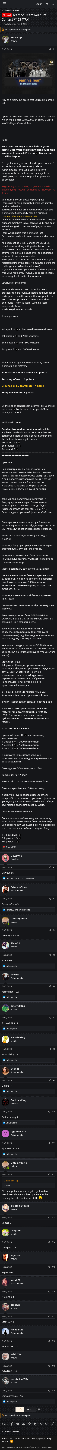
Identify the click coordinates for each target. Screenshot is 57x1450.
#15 (53, 1267)
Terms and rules (22, 1438)
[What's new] (47, 4)
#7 (54, 1017)
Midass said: (9, 1180)
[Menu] (4, 4)
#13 (53, 1217)
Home (5, 1441)
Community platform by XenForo (27, 1447)
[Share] (50, 49)
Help (49, 1438)
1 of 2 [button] (19, 1409)
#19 (53, 1365)
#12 (53, 1174)
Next (29, 1409)
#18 (53, 1341)
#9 (54, 1080)
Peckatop (8, 23)
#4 (54, 930)
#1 (54, 49)
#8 (54, 1049)
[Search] (53, 4)
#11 (53, 1143)
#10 (53, 1111)
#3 (54, 898)
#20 (53, 1390)
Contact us (7, 1438)
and (20, 878)
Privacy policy (38, 1438)
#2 (54, 867)
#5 (54, 955)
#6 (54, 986)
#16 (53, 1291)
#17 (53, 1316)
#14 (53, 1242)
